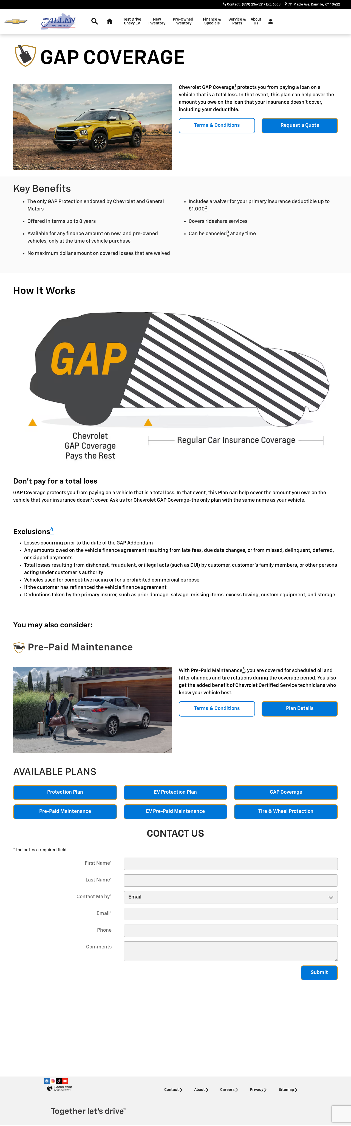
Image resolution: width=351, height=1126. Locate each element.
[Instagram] (53, 1081)
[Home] (16, 21)
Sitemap (286, 1090)
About (199, 1090)
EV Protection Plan (175, 792)
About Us (256, 21)
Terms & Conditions (217, 125)
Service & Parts (237, 21)
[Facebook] (47, 1081)
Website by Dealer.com (59, 1088)
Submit (319, 972)
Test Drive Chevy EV (132, 21)
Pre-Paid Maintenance (65, 811)
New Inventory (156, 21)
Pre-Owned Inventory (183, 21)
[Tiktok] (59, 1081)
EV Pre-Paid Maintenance (175, 811)
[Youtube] (65, 1081)
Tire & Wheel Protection (285, 811)
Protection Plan (65, 792)
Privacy (256, 1090)
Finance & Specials (212, 21)
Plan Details (300, 708)
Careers (227, 1090)
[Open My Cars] (269, 21)
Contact (171, 1090)
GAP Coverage (286, 792)
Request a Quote (300, 125)
